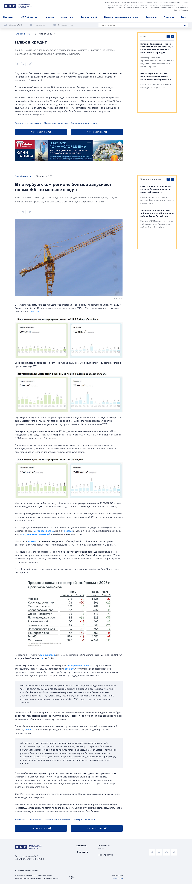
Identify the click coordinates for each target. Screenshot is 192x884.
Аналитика (67, 17)
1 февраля (67, 530)
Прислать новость (65, 25)
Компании (151, 17)
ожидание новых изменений (35, 534)
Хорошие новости (150, 179)
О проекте (82, 852)
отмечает (69, 668)
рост (42, 658)
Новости (8, 17)
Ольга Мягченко (23, 176)
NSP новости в (39, 132)
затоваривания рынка (78, 665)
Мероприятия (105, 855)
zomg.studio (118, 878)
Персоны (169, 17)
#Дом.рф (78, 819)
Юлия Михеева (22, 33)
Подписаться (40, 25)
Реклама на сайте (104, 847)
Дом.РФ (35, 311)
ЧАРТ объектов (28, 17)
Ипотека (49, 17)
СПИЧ (143, 36)
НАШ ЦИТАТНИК (112, 2)
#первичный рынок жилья (57, 819)
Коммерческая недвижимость (121, 17)
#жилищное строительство (84, 123)
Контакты (81, 845)
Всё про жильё (89, 17)
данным (32, 541)
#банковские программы (56, 123)
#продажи (90, 819)
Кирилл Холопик (181, 10)
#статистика (35, 819)
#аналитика (21, 819)
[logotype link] (18, 6)
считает (28, 729)
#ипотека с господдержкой (28, 123)
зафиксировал (47, 654)
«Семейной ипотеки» (43, 530)
